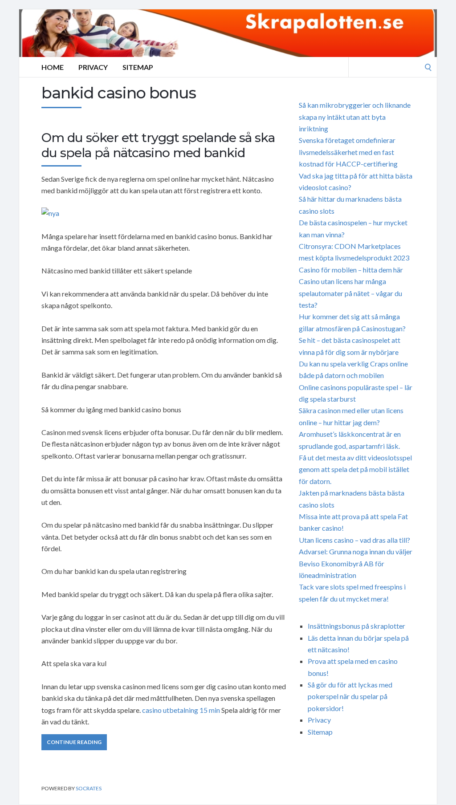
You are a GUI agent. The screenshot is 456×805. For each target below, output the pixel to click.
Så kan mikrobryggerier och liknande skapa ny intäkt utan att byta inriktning (355, 117)
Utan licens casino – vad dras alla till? (354, 540)
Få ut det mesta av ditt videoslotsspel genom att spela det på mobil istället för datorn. (355, 469)
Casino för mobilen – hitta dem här (351, 269)
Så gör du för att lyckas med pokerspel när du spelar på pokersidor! (350, 696)
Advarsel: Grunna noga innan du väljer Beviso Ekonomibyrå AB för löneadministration (355, 563)
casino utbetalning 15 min (181, 710)
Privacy (93, 67)
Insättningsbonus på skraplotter (356, 626)
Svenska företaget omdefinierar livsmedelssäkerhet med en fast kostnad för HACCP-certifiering (348, 152)
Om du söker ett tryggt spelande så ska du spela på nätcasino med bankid (158, 145)
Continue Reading (74, 742)
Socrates (89, 788)
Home (52, 67)
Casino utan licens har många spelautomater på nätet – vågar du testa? (350, 293)
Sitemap (137, 67)
